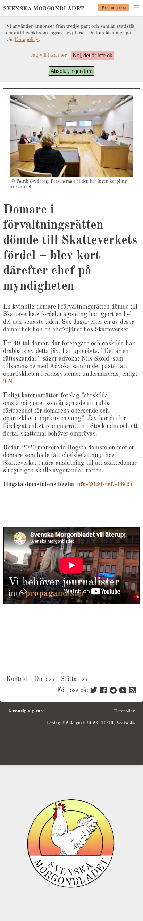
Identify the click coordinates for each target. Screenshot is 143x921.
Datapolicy (27, 39)
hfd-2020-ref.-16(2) (104, 484)
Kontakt (17, 679)
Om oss (44, 679)
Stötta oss (73, 679)
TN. (8, 382)
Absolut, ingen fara (72, 71)
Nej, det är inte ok (92, 55)
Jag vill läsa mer (48, 55)
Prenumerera (113, 8)
